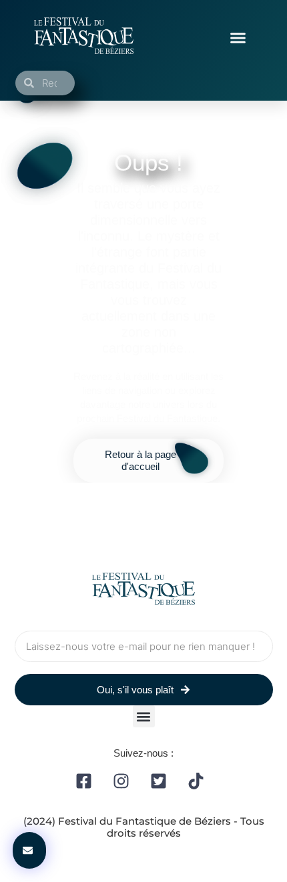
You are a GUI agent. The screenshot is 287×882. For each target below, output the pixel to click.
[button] (238, 38)
